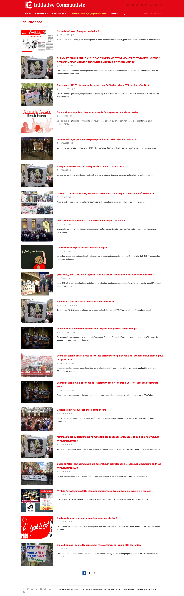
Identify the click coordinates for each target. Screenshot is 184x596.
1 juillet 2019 (64, 390)
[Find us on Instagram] (146, 5)
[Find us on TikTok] (160, 5)
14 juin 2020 (63, 116)
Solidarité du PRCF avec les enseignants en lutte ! (82, 409)
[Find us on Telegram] (142, 5)
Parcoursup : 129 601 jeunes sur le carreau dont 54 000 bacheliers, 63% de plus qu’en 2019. (103, 85)
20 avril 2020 (63, 143)
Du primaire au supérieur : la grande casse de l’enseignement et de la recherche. (97, 112)
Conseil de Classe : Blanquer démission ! (78, 31)
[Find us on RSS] (137, 5)
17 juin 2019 (63, 444)
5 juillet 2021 (64, 35)
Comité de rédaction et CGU (69, 589)
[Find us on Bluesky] (156, 5)
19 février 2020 (64, 251)
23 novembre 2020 (65, 66)
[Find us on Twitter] (128, 5)
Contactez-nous (59, 13)
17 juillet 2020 (64, 89)
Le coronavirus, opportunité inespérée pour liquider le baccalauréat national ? (96, 139)
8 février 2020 (64, 278)
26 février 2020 (64, 197)
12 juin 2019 (63, 521)
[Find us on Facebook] (123, 5)
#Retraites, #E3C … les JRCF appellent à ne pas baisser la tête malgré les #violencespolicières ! (105, 274)
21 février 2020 (64, 224)
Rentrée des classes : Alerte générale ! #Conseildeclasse (85, 301)
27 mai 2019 (62, 549)
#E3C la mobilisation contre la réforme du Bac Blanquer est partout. (91, 220)
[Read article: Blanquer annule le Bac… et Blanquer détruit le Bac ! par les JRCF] (37, 175)
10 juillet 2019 (64, 332)
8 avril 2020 (63, 170)
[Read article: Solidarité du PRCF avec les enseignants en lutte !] (37, 419)
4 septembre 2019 (65, 305)
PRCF (27, 13)
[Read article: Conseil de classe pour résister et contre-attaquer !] (37, 257)
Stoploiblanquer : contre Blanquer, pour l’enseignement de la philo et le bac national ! (100, 545)
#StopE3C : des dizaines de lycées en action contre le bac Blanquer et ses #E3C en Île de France (105, 193)
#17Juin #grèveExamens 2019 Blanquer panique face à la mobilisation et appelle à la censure (104, 491)
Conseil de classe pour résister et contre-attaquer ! (82, 247)
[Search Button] (124, 13)
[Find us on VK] (151, 5)
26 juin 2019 (63, 413)
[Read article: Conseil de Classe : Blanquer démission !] (37, 40)
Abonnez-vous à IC (143, 589)
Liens (113, 13)
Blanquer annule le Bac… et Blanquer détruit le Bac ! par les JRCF (90, 166)
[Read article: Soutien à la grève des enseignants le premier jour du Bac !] (37, 527)
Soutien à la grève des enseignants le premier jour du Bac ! (87, 518)
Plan (154, 589)
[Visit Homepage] (55, 5)
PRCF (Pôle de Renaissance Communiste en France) (100, 589)
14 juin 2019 (63, 494)
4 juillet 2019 (64, 363)
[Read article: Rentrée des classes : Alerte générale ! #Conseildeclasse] (37, 311)
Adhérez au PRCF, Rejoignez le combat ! (89, 13)
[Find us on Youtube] (133, 5)
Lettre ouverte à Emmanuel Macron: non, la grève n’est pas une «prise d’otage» (97, 328)
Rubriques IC (41, 13)
